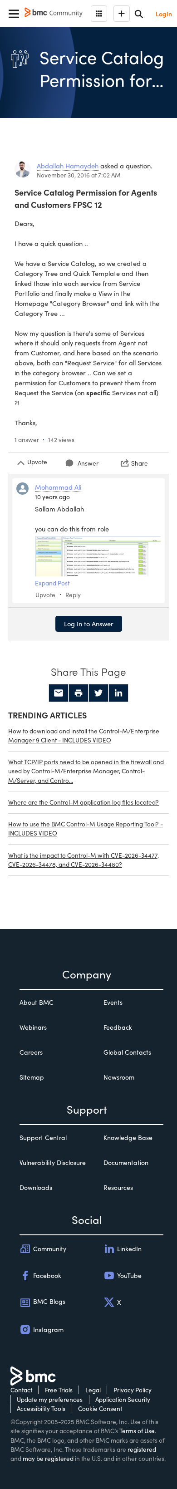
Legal (93, 1390)
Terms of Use (137, 1430)
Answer (88, 463)
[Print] (78, 693)
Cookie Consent (100, 1408)
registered (142, 1449)
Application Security (122, 1399)
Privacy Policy (132, 1390)
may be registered (48, 1458)
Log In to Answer (88, 623)
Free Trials (59, 1390)
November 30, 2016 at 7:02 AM (79, 175)
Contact (21, 1390)
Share (139, 463)
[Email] (58, 693)
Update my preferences (50, 1399)
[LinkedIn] (118, 693)
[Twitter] (98, 693)
